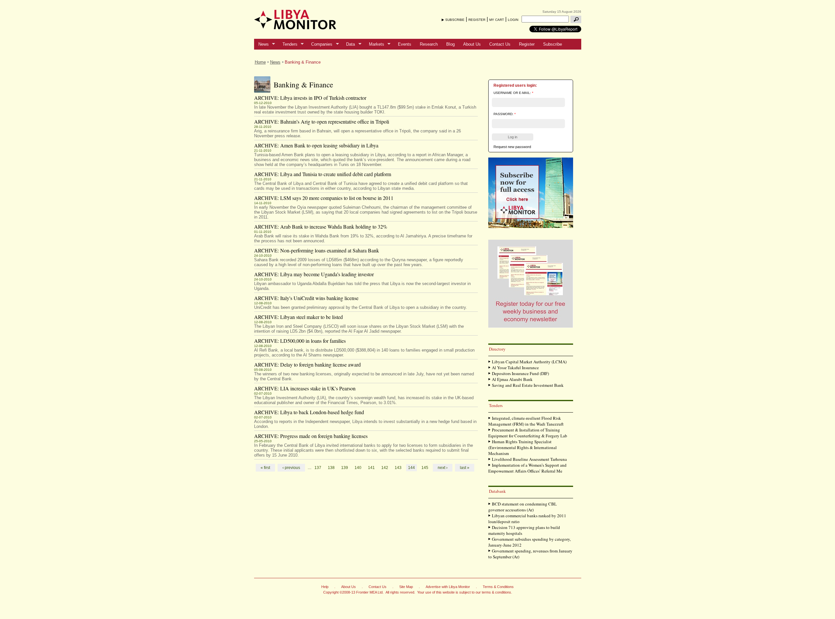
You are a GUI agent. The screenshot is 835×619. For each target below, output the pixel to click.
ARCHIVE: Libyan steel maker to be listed (298, 316)
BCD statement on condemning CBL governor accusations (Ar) (522, 507)
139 (344, 467)
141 (371, 467)
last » (464, 467)
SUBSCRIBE (454, 20)
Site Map (406, 587)
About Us (472, 44)
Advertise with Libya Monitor (448, 587)
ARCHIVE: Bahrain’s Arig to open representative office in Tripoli (321, 121)
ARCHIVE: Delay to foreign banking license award (307, 364)
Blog (450, 44)
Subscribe (552, 44)
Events (404, 44)
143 (398, 467)
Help (324, 587)
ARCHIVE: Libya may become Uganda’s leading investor (314, 274)
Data (348, 44)
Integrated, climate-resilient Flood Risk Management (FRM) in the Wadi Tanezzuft (526, 421)
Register (527, 44)
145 (424, 467)
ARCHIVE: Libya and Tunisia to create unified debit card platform (322, 174)
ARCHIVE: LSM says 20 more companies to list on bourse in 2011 (323, 197)
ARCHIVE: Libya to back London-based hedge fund (309, 412)
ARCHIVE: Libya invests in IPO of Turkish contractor (310, 97)
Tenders (287, 44)
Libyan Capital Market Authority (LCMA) (529, 362)
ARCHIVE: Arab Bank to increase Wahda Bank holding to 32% (320, 226)
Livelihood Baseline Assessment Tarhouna (529, 459)
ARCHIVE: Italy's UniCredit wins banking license (306, 297)
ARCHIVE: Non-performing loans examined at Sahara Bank (316, 250)
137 (317, 467)
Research (429, 44)
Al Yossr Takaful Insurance (515, 367)
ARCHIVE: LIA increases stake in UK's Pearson (305, 388)
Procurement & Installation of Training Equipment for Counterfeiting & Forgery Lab (527, 433)
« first (265, 467)
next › (443, 467)
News (261, 44)
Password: (504, 114)
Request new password (512, 147)
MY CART (496, 20)
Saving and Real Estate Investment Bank (528, 385)
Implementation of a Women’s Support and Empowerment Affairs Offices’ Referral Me (527, 468)
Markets (374, 44)
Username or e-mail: (513, 93)
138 (331, 467)
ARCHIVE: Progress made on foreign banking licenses (311, 435)
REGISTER (476, 20)
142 (384, 467)
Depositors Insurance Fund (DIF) (520, 373)
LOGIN (513, 20)
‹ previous (291, 467)
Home (260, 62)
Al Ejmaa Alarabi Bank (512, 379)
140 (358, 467)
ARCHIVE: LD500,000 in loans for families (300, 340)
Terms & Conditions (498, 587)
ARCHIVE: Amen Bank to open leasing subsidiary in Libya (316, 145)
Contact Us (499, 44)
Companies (319, 44)
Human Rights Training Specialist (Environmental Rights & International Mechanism (522, 447)
